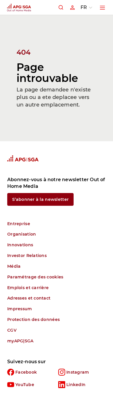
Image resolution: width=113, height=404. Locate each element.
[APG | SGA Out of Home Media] (19, 7)
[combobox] (87, 7)
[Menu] (102, 7)
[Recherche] (60, 7)
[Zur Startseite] (23, 158)
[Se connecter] (72, 7)
